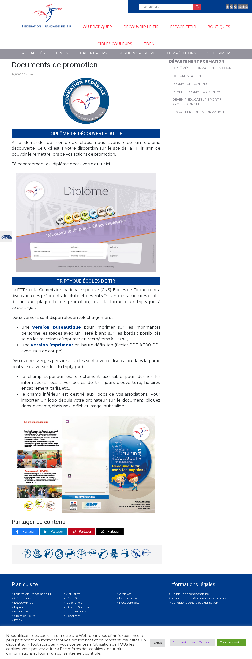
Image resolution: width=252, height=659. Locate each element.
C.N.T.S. (62, 53)
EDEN (149, 44)
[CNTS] (6, 236)
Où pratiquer (97, 27)
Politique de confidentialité (190, 593)
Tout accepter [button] (231, 642)
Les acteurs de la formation (198, 112)
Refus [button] (157, 643)
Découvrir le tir (141, 27)
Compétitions (181, 53)
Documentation (186, 76)
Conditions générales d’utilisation (195, 602)
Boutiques (218, 27)
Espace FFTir (183, 27)
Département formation (196, 61)
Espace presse (128, 598)
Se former (218, 53)
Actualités (33, 53)
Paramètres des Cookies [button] (192, 642)
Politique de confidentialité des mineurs (199, 598)
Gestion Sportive (137, 53)
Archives (125, 593)
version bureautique (56, 327)
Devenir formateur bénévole (198, 92)
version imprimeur (52, 345)
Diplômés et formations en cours (203, 68)
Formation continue (190, 84)
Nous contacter (130, 602)
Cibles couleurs (114, 44)
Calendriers (93, 53)
